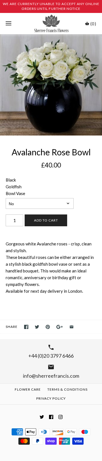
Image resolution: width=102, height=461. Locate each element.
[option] (51, 85)
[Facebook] (51, 417)
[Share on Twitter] (37, 327)
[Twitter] (42, 417)
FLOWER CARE (28, 389)
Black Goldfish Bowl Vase (15, 186)
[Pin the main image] (48, 327)
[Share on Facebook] (26, 327)
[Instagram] (60, 417)
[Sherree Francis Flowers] (51, 23)
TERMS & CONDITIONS (67, 389)
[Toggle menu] (8, 23)
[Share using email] (71, 327)
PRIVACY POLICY (51, 398)
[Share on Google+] (59, 327)
